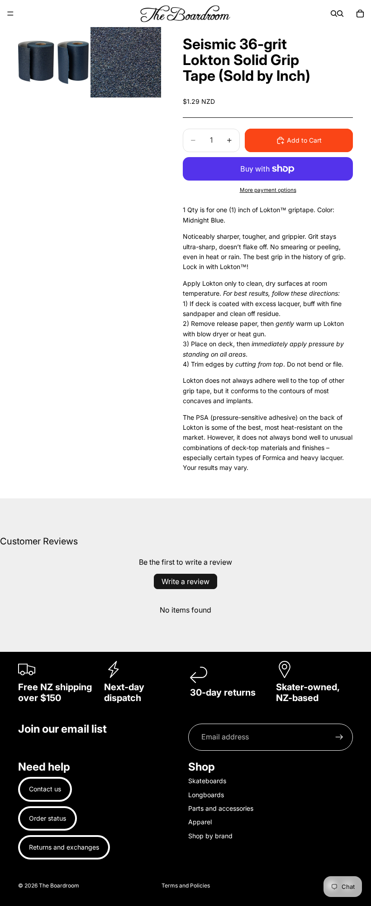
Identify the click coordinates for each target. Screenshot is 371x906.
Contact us (45, 789)
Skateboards (207, 781)
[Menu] (10, 13)
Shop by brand (210, 836)
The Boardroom (59, 885)
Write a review (185, 581)
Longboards (206, 795)
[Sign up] (339, 737)
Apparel (200, 822)
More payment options (268, 190)
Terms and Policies (186, 885)
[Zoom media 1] (53, 62)
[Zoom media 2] (125, 62)
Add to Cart (304, 140)
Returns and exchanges (64, 847)
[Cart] (360, 13)
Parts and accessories (220, 808)
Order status (47, 818)
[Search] (334, 13)
